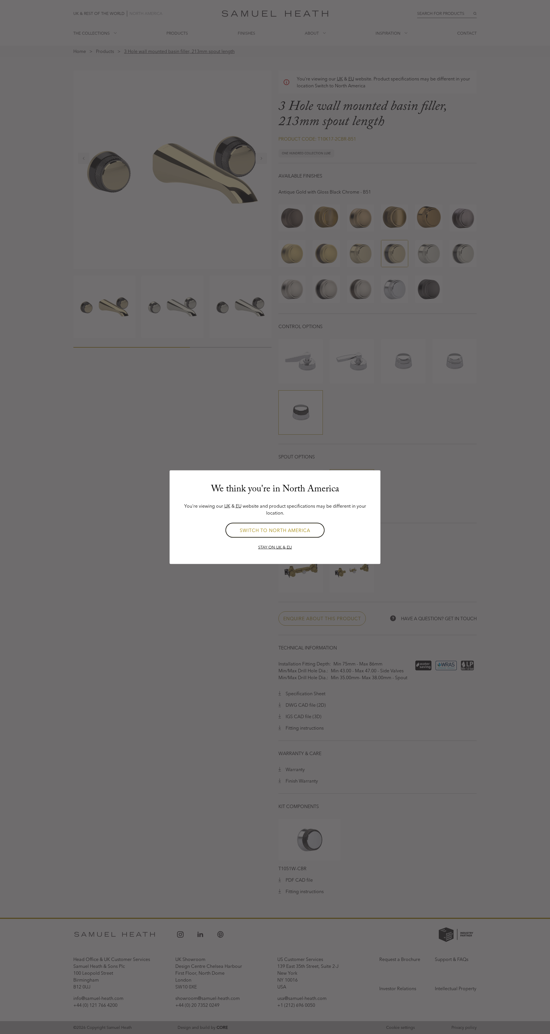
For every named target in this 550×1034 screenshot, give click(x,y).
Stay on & (275, 547)
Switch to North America (275, 530)
